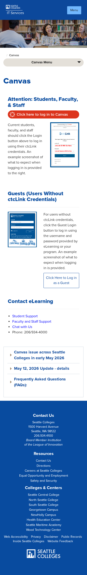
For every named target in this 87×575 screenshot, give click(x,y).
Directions (44, 466)
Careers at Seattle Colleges (43, 471)
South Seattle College (43, 505)
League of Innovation (48, 444)
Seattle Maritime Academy (43, 525)
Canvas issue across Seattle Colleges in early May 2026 (39, 355)
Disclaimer (51, 537)
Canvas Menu (41, 62)
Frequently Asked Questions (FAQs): (40, 382)
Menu (74, 10)
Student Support (25, 316)
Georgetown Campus (43, 510)
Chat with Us (22, 327)
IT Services (15, 13)
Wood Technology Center (43, 530)
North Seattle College (43, 500)
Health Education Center (43, 520)
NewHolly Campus (43, 515)
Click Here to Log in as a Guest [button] (61, 280)
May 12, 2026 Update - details (41, 368)
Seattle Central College (43, 495)
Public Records (71, 537)
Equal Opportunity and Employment (43, 475)
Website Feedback (60, 541)
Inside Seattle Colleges (28, 541)
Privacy (36, 537)
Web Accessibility (16, 537)
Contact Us (43, 461)
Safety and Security (43, 481)
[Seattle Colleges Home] (15, 7)
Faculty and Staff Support (31, 321)
